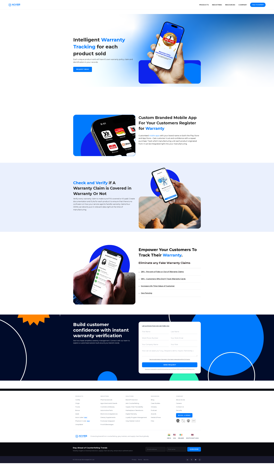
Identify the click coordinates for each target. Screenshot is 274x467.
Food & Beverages (107, 424)
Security (179, 410)
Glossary (154, 407)
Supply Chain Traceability (134, 407)
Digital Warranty (131, 414)
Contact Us (180, 407)
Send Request (169, 365)
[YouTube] (195, 459)
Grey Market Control (133, 421)
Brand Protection (132, 400)
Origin (77, 403)
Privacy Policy (176, 369)
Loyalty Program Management (136, 417)
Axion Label (81, 417)
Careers (179, 403)
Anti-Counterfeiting (132, 403)
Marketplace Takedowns (134, 410)
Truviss (77, 407)
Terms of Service (187, 369)
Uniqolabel (79, 424)
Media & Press (156, 417)
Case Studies (155, 403)
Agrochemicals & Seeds (109, 403)
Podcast (154, 410)
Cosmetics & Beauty (108, 407)
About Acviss (180, 400)
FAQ (152, 421)
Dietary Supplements (108, 417)
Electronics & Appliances (109, 414)
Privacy (134, 459)
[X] (191, 459)
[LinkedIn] (187, 459)
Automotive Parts (107, 410)
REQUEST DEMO (82, 69)
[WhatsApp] (199, 459)
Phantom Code (82, 421)
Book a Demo (184, 415)
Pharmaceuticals (106, 400)
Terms (140, 459)
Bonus (77, 410)
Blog (152, 400)
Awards (153, 414)
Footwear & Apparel (108, 421)
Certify (77, 400)
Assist (77, 414)
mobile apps (154, 136)
